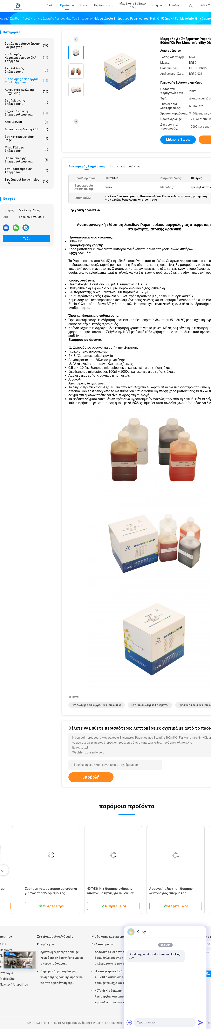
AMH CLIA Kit (26, 122)
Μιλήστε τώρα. (178, 139)
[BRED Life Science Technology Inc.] (18, 6)
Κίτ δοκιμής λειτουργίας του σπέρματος (96, 705)
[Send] (200, 1022)
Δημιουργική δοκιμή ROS (26, 129)
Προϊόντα (6, 950)
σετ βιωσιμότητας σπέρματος (150, 705)
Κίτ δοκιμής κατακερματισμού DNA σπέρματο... (26, 58)
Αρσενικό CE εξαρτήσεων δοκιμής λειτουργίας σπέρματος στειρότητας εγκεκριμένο (112, 958)
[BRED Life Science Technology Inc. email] (6, 227)
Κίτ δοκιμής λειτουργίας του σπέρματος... (26, 80)
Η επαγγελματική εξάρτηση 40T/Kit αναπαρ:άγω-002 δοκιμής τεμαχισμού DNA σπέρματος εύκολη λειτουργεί (116, 978)
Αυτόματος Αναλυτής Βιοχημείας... (26, 91)
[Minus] (200, 931)
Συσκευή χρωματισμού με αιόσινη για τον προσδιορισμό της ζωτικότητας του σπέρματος (32, 893)
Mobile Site (7, 978)
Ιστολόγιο (6, 973)
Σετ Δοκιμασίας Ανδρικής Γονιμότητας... (26, 45)
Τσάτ (26, 238)
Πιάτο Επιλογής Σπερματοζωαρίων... (26, 160)
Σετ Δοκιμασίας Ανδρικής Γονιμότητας (55, 940)
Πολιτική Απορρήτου (14, 984)
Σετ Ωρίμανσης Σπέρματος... (26, 102)
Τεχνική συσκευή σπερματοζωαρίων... (26, 113)
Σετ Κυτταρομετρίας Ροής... (26, 138)
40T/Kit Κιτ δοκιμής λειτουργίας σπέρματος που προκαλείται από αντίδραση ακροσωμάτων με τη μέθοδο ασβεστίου (114, 997)
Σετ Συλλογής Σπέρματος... (26, 70)
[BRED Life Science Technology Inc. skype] (25, 227)
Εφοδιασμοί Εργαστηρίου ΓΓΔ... (26, 181)
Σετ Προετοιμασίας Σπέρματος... (26, 170)
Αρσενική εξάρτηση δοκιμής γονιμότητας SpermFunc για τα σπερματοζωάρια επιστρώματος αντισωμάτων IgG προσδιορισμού (61, 958)
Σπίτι (3, 944)
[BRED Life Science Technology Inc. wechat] (16, 227)
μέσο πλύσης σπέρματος (26, 149)
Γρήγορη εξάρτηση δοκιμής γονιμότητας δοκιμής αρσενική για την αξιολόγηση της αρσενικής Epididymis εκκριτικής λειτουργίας (61, 978)
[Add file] (129, 1022)
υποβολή (91, 777)
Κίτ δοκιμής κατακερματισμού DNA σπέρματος (113, 940)
